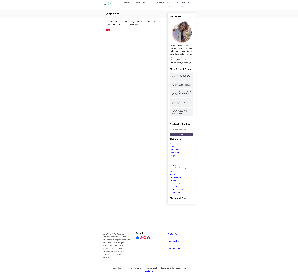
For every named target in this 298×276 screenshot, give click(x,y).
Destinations (174, 152)
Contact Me (172, 234)
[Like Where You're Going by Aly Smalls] (109, 4)
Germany (173, 162)
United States (175, 192)
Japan (172, 171)
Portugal (173, 180)
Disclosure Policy (174, 248)
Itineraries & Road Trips (178, 168)
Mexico (172, 174)
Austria (172, 143)
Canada (172, 146)
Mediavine (149, 271)
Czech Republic (175, 149)
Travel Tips (174, 186)
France (172, 159)
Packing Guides (175, 177)
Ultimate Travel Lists (177, 189)
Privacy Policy (173, 241)
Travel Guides (175, 183)
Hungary (173, 165)
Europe (172, 156)
